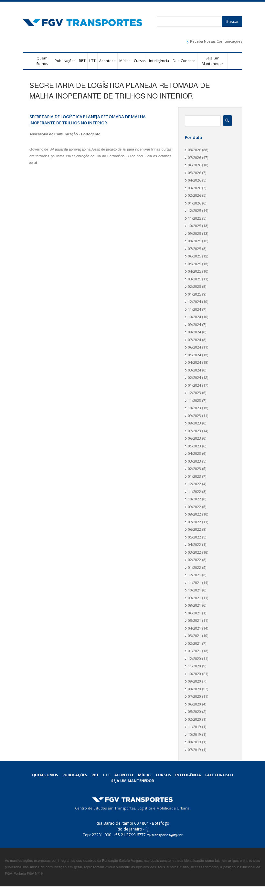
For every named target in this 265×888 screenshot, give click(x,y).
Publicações (65, 60)
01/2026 (194, 203)
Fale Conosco (184, 60)
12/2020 (194, 658)
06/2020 (194, 704)
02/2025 (194, 286)
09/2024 (194, 324)
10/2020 (194, 673)
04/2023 (194, 453)
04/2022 (194, 544)
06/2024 (194, 347)
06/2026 (194, 164)
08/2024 (194, 331)
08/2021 (194, 605)
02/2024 (194, 377)
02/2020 (194, 719)
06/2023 (194, 438)
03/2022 (194, 552)
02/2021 (194, 643)
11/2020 (194, 665)
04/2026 (194, 180)
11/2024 (194, 309)
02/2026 (194, 195)
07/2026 (194, 157)
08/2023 (194, 423)
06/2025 (194, 256)
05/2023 (194, 446)
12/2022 (194, 483)
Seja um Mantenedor (212, 61)
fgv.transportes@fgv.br (165, 834)
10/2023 (194, 407)
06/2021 (194, 613)
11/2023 (194, 400)
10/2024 (194, 316)
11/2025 (194, 218)
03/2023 (194, 461)
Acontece (107, 60)
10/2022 (194, 498)
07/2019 (194, 749)
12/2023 (194, 392)
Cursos (139, 60)
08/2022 (194, 514)
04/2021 (194, 628)
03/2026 (194, 187)
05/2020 (194, 711)
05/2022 (194, 537)
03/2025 (194, 279)
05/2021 (194, 620)
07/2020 (194, 696)
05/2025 (194, 263)
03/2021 (194, 635)
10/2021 (194, 590)
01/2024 (194, 385)
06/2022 (194, 529)
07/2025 (194, 248)
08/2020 (194, 688)
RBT (82, 60)
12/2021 (194, 574)
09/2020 (194, 681)
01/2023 (194, 476)
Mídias (124, 60)
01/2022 (194, 567)
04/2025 (194, 271)
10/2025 (194, 225)
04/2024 (194, 362)
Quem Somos (42, 61)
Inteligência (159, 60)
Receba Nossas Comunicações (216, 41)
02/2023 (194, 468)
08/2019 (194, 741)
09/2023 (194, 415)
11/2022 (194, 491)
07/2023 (194, 430)
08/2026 (194, 149)
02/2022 (194, 559)
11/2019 (194, 726)
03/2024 (194, 370)
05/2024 (194, 354)
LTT (92, 60)
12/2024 (194, 301)
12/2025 (194, 210)
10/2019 (194, 734)
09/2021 (194, 597)
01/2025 (194, 294)
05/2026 (194, 172)
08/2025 (194, 240)
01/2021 (194, 650)
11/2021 (194, 582)
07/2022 (194, 521)
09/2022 (194, 506)
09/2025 (194, 233)
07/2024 (194, 339)
